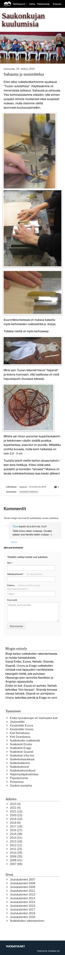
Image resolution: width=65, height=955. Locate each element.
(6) (15, 822)
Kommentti (12, 599)
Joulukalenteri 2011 (22, 890)
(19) (16, 826)
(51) (16, 837)
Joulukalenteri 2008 (22, 883)
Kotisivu (23, 587)
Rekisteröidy (43, 4)
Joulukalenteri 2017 (22, 909)
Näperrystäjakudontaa (24, 774)
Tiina (15, 526)
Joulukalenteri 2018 (22, 913)
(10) (16, 811)
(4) (15, 807)
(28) (16, 852)
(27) (16, 830)
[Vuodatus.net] (15, 946)
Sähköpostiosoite (25, 574)
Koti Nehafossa (20, 733)
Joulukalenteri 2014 (22, 898)
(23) (16, 848)
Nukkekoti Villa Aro (22, 755)
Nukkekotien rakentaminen (27, 920)
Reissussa (16, 781)
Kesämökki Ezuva (21, 725)
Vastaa (14, 541)
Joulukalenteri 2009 (22, 887)
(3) (15, 803)
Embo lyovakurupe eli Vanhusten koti (33, 718)
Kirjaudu (57, 4)
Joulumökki (17, 721)
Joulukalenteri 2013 (22, 894)
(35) (16, 856)
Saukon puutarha (21, 785)
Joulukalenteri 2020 (22, 917)
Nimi (10, 562)
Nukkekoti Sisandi (21, 751)
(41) (16, 860)
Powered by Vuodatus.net (48, 950)
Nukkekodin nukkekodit (25, 740)
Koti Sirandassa (20, 736)
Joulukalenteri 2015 (22, 902)
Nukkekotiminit (19, 766)
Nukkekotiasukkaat (22, 759)
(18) (16, 841)
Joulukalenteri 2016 (22, 905)
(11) (16, 845)
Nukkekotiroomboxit (22, 770)
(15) (16, 815)
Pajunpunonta (19, 778)
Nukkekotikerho (29, 492)
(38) (16, 833)
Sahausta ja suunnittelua (24, 74)
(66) (16, 864)
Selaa (32, 4)
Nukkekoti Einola (21, 744)
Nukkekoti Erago (20, 748)
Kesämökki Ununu (22, 729)
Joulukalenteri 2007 (22, 879)
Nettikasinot (19, 4)
